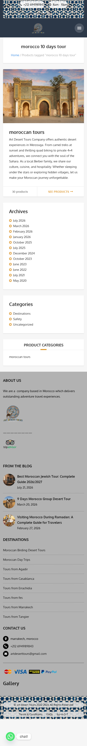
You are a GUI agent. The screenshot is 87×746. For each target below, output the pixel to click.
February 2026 (23, 231)
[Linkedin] (43, 13)
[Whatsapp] (10, 736)
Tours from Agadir (15, 569)
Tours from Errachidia (17, 588)
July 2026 (19, 220)
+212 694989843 (22, 646)
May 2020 (20, 281)
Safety (17, 319)
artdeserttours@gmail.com (29, 654)
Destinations (22, 313)
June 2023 (20, 264)
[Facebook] (38, 13)
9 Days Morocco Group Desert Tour (44, 499)
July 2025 (19, 248)
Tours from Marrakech (18, 607)
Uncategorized (23, 324)
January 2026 (22, 237)
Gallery (11, 683)
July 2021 (19, 275)
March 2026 (21, 226)
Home (15, 55)
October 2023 (22, 259)
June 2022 (20, 270)
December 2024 (24, 253)
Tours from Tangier (16, 617)
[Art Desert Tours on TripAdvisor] (10, 443)
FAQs (50, 714)
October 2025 (22, 242)
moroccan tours (27, 132)
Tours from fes (13, 598)
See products (58, 191)
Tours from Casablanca (18, 579)
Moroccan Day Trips (16, 560)
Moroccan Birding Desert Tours (24, 550)
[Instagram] (49, 13)
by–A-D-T (62, 714)
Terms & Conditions (30, 714)
